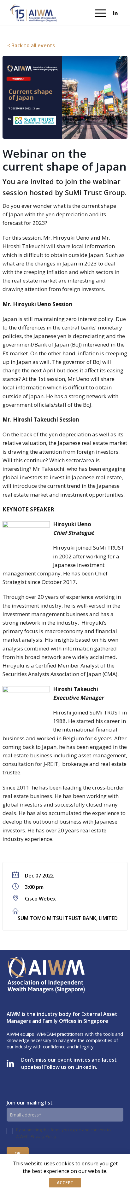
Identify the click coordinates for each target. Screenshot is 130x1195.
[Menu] (97, 13)
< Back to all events (31, 45)
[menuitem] (97, 13)
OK (18, 1153)
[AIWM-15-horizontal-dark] (33, 13)
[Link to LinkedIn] (115, 13)
